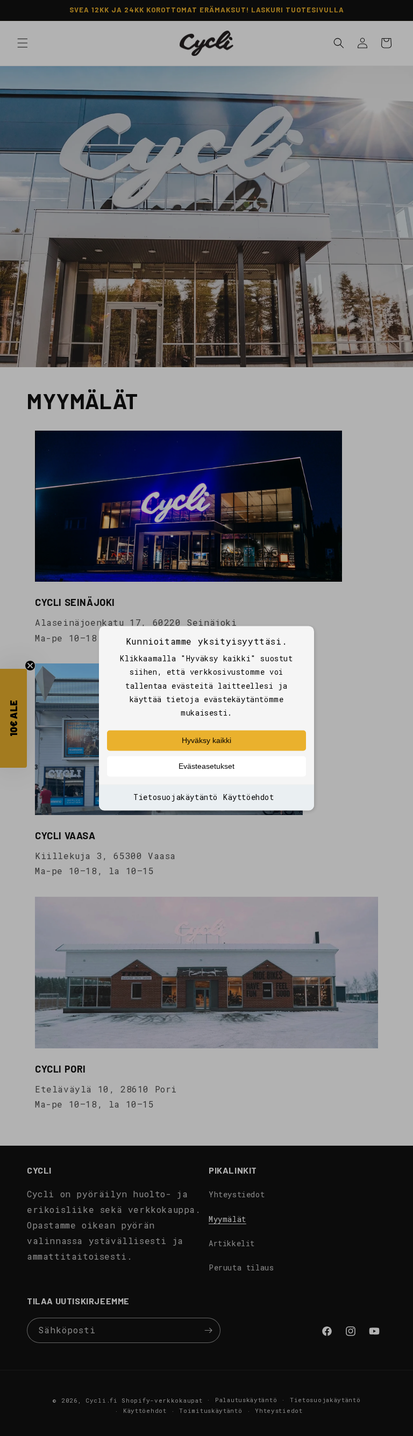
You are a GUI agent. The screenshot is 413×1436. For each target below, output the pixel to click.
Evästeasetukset (206, 766)
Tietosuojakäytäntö (175, 797)
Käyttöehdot (248, 797)
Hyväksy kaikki (206, 741)
